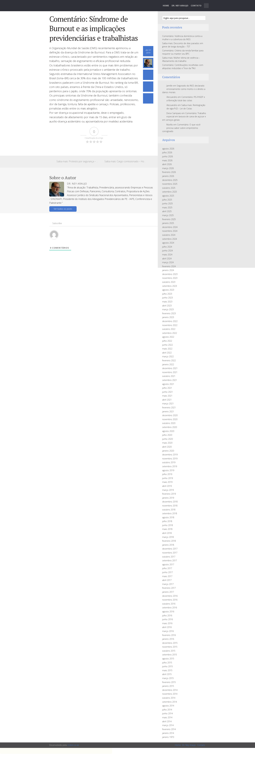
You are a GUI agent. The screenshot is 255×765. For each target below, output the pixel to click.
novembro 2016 (169, 599)
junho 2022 (167, 344)
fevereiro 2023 (169, 313)
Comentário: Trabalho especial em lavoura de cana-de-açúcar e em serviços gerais (184, 116)
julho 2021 (167, 387)
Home (166, 5)
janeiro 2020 (168, 450)
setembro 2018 (169, 513)
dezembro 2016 (170, 595)
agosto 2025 (168, 195)
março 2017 (168, 584)
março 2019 (168, 490)
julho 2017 (167, 568)
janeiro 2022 (168, 364)
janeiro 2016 (168, 639)
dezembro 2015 (170, 643)
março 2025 (168, 215)
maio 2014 (167, 717)
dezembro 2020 (170, 415)
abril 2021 (167, 399)
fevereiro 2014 (169, 729)
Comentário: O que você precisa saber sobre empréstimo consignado (181, 128)
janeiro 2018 (168, 544)
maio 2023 (167, 301)
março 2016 (168, 631)
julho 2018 (167, 521)
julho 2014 (167, 709)
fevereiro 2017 (169, 588)
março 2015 (168, 678)
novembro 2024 (169, 231)
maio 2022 (167, 348)
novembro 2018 (169, 505)
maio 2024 (167, 254)
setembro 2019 (169, 466)
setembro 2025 (169, 191)
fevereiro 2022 (169, 360)
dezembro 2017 (170, 548)
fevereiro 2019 (169, 493)
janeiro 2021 (168, 411)
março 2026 (168, 168)
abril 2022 (167, 352)
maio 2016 (167, 623)
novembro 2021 (169, 372)
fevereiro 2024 (169, 266)
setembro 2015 (169, 654)
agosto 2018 (168, 517)
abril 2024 (167, 258)
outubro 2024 (168, 235)
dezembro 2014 (170, 690)
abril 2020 (167, 446)
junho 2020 (167, 439)
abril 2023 (167, 305)
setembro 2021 (169, 380)
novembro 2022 (169, 325)
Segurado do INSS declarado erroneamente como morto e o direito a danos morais (183, 89)
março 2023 (168, 309)
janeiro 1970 (168, 737)
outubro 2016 (168, 603)
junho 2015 (167, 666)
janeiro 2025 (168, 223)
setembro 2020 (169, 427)
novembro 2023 (169, 278)
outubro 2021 (168, 376)
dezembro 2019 (170, 454)
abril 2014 (167, 721)
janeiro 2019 (168, 497)
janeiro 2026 (168, 176)
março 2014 (168, 725)
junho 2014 (167, 713)
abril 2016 (167, 627)
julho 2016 (167, 615)
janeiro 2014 (168, 733)
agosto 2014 (168, 705)
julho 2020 (167, 435)
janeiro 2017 (168, 591)
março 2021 (168, 403)
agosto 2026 (168, 148)
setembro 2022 (169, 333)
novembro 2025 (169, 183)
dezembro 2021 (170, 368)
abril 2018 (167, 533)
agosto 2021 (168, 384)
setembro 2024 (169, 238)
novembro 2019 (169, 458)
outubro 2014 (168, 697)
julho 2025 (167, 199)
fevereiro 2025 (169, 219)
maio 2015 (167, 670)
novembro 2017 (169, 552)
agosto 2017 (168, 564)
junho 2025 (167, 203)
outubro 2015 (168, 650)
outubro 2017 (168, 556)
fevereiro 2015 (169, 682)
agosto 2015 (168, 658)
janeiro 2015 (168, 686)
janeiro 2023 (168, 317)
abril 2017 (167, 580)
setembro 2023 (169, 286)
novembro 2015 (169, 646)
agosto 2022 (168, 336)
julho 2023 (167, 293)
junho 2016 (167, 619)
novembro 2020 (169, 419)
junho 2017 (167, 572)
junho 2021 (167, 391)
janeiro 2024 (168, 270)
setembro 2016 (169, 607)
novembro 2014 (169, 693)
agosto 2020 (168, 431)
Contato (196, 5)
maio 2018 (167, 529)
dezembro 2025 (170, 180)
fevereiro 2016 (169, 635)
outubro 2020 (168, 423)
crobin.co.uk (73, 745)
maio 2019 (167, 482)
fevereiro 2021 (169, 407)
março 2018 (168, 537)
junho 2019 (167, 478)
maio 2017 (167, 576)
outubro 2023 (168, 282)
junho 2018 (167, 525)
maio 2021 (167, 395)
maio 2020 (167, 442)
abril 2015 (167, 674)
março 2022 (168, 356)
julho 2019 (167, 474)
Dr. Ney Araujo (180, 5)
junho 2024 (167, 250)
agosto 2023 (168, 289)
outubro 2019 (168, 462)
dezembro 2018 (170, 501)
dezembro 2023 (170, 274)
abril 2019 (167, 486)
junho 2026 (167, 156)
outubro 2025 (168, 187)
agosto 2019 (168, 470)
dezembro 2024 (170, 227)
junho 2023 (167, 297)
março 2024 (168, 262)
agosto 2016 (168, 611)
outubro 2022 (168, 329)
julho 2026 (167, 152)
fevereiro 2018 (169, 540)
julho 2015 (167, 662)
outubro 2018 (168, 509)
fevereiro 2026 (169, 172)
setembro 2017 (169, 560)
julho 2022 (167, 340)
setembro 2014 (169, 701)
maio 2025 (167, 207)
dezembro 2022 (170, 321)
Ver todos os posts (63, 208)
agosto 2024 (168, 242)
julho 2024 (167, 246)
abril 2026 (167, 164)
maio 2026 (167, 160)
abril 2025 (167, 211)
